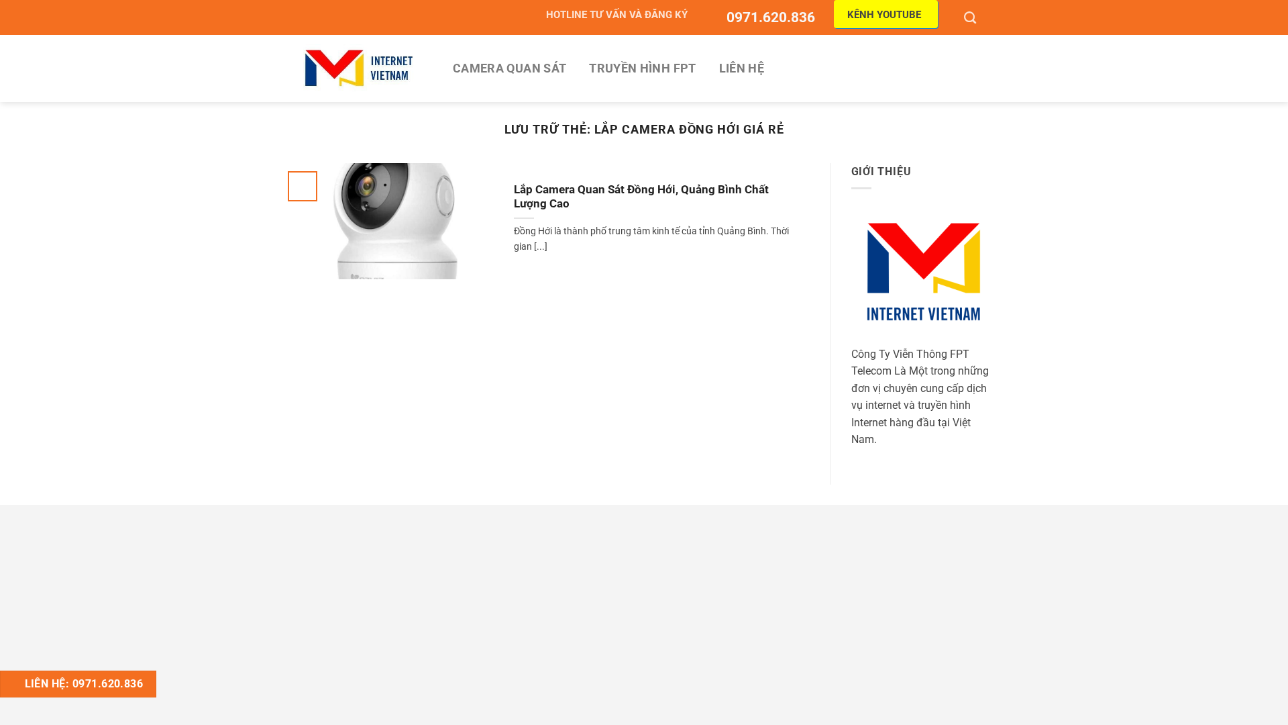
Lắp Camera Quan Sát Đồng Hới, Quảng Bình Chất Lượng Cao (641, 197)
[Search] (971, 17)
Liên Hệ (741, 68)
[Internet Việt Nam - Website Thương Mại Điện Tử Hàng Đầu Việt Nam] (359, 68)
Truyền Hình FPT (642, 68)
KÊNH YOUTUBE (884, 15)
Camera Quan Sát (509, 68)
